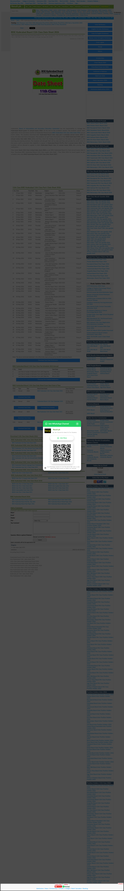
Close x (120, 883)
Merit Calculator (76, 888)
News (46, 888)
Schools (61, 888)
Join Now (63, 438)
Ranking (85, 888)
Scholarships (53, 888)
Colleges (67, 888)
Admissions (40, 888)
